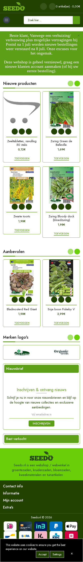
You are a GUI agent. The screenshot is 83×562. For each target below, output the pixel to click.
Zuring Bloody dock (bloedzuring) (61, 218)
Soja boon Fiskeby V (61, 309)
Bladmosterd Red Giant (22, 309)
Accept (42, 554)
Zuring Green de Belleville (61, 143)
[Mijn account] (43, 6)
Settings (57, 554)
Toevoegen (21, 158)
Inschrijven (41, 423)
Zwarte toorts (21, 216)
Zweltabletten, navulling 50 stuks (21, 143)
